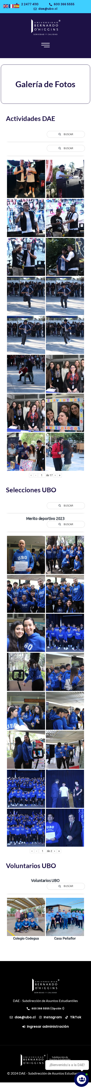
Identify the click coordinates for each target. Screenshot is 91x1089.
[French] (11, 6)
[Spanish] (17, 6)
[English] (6, 6)
